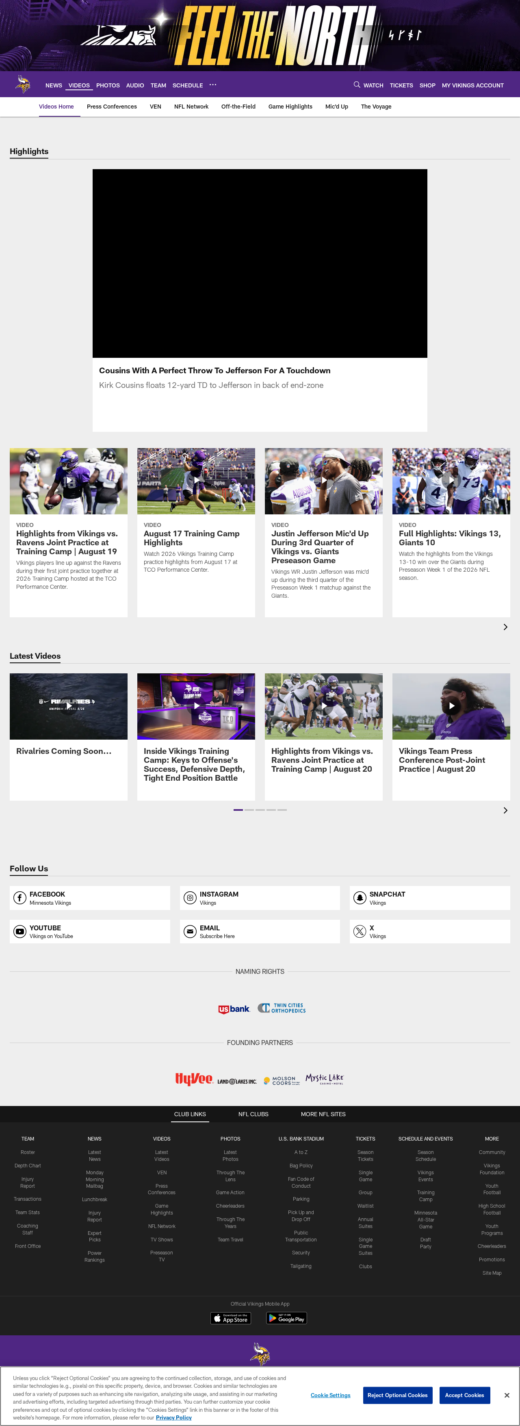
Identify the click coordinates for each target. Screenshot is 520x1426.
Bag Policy (301, 1165)
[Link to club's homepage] (22, 84)
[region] (260, 1396)
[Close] (507, 1395)
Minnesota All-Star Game (425, 1219)
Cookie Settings (331, 1395)
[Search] (357, 84)
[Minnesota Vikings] (260, 1356)
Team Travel (230, 1239)
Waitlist (366, 1205)
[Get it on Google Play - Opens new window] (286, 1322)
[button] (238, 810)
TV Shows (162, 1239)
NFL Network (162, 1226)
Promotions (492, 1259)
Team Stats (27, 1212)
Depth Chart (28, 1165)
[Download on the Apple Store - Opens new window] (230, 1319)
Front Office (28, 1246)
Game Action (230, 1192)
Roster (28, 1152)
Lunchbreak (94, 1199)
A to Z (301, 1152)
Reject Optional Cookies (398, 1395)
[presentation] (507, 628)
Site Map (492, 1273)
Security (301, 1252)
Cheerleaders (230, 1205)
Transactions (27, 1199)
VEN (162, 1172)
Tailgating (301, 1266)
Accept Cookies (465, 1395)
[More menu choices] (213, 84)
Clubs (365, 1266)
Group (366, 1192)
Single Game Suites (366, 1246)
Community (492, 1152)
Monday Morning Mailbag (95, 1179)
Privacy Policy (174, 1417)
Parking (301, 1199)
